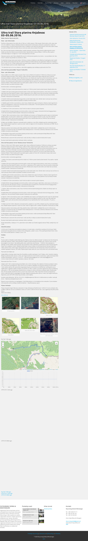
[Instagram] (66, 524)
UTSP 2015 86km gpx (6, 495)
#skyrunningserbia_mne (76, 78)
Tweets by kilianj (48, 509)
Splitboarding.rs (50, 533)
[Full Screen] (3, 347)
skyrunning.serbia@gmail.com (73, 521)
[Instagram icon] (43, 539)
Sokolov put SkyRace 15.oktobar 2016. (78, 70)
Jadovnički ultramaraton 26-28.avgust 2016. (77, 62)
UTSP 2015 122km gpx (6, 493)
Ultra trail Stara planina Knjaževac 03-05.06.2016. (76, 47)
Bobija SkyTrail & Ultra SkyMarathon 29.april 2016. (76, 41)
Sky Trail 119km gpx (6, 492)
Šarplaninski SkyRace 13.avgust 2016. (77, 59)
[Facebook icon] (44, 539)
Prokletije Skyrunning (33, 533)
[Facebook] (67, 524)
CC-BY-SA (50, 369)
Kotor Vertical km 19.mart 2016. (77, 38)
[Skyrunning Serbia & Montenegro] (9, 3)
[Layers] (56, 343)
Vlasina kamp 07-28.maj (76, 44)
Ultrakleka (57, 533)
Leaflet (23, 369)
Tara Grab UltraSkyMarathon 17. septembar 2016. (77, 66)
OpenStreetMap (29, 369)
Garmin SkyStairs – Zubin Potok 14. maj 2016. (77, 51)
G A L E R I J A (4, 295)
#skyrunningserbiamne (76, 81)
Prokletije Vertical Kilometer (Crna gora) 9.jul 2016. (78, 55)
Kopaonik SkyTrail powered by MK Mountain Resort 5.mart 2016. (78, 35)
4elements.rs (42, 533)
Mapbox (57, 369)
